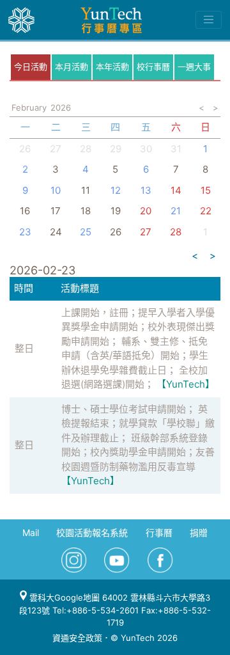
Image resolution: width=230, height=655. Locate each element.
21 (176, 211)
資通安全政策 (77, 638)
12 (116, 190)
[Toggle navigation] (208, 20)
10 (55, 190)
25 (85, 232)
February (29, 107)
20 (145, 211)
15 (206, 190)
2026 (60, 107)
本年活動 (112, 66)
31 (176, 149)
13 (146, 190)
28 (175, 232)
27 (145, 232)
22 (205, 211)
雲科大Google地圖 (63, 597)
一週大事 (194, 66)
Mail (30, 532)
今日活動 (30, 66)
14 (176, 190)
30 (146, 149)
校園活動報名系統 (92, 532)
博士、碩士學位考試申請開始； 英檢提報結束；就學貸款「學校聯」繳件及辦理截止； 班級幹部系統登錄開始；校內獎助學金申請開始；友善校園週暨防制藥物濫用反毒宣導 (138, 438)
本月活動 (71, 66)
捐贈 (199, 532)
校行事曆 (153, 66)
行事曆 (159, 532)
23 (25, 232)
